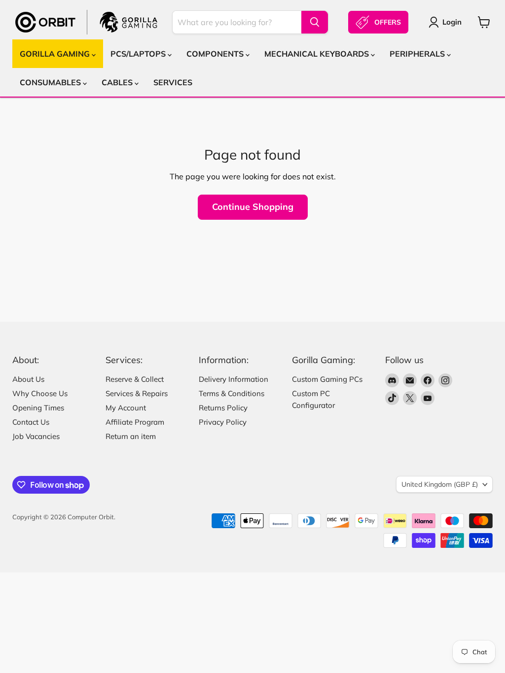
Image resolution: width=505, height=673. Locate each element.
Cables (118, 82)
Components (216, 54)
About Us (28, 379)
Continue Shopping (252, 206)
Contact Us (30, 422)
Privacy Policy (223, 422)
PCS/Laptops (139, 54)
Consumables (51, 82)
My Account (126, 407)
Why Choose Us (40, 393)
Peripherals (418, 54)
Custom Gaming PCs (327, 379)
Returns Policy (223, 407)
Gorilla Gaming (56, 54)
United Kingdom (439, 484)
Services (172, 82)
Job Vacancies (36, 436)
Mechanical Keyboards (317, 54)
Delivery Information (233, 379)
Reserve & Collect (135, 379)
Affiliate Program (135, 422)
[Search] (314, 22)
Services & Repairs (137, 393)
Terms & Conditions (231, 393)
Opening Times (38, 407)
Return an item (131, 436)
